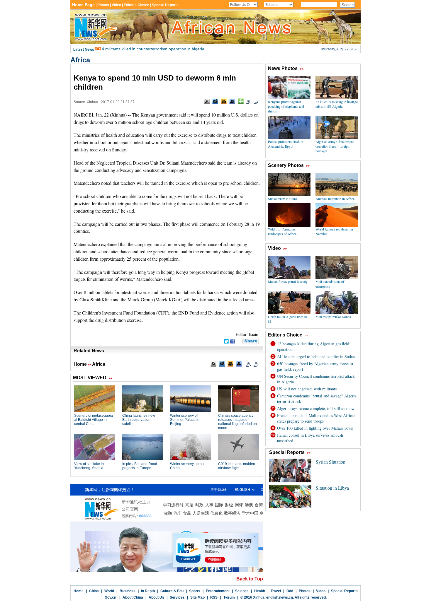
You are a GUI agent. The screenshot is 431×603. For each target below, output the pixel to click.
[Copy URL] (232, 101)
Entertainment (218, 591)
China (94, 591)
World (109, 591)
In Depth (148, 591)
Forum (229, 597)
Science (242, 591)
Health (259, 591)
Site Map (197, 597)
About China (133, 597)
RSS (214, 597)
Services (177, 597)
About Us (156, 597)
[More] (241, 101)
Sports (194, 591)
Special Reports (344, 591)
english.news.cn (279, 597)
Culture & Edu (172, 591)
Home (80, 364)
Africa (80, 60)
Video (320, 591)
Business (127, 591)
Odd (289, 591)
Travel (276, 591)
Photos (304, 591)
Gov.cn (110, 597)
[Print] (224, 101)
